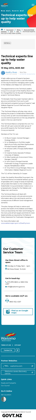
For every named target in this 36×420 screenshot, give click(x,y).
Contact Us (8, 350)
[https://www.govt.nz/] (12, 417)
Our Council (5, 385)
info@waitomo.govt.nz (16, 287)
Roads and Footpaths (8, 383)
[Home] (4, 6)
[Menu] (33, 5)
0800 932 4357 (15, 302)
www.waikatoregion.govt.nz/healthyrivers (15, 223)
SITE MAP (18, 345)
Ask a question (6, 395)
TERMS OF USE (6, 345)
